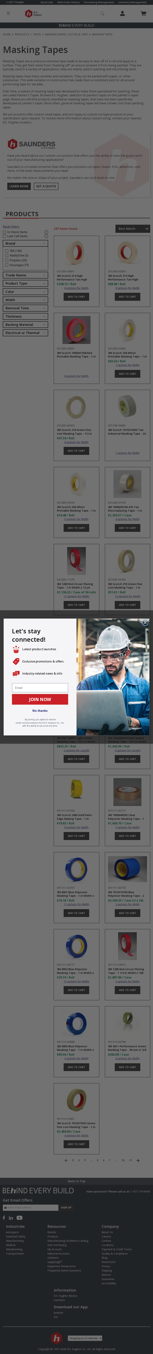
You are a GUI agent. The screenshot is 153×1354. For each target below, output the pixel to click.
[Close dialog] (145, 622)
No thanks (40, 711)
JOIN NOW (40, 699)
